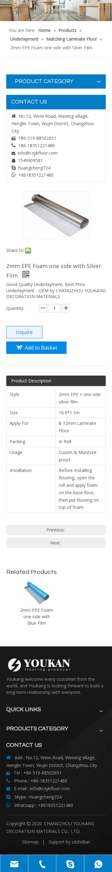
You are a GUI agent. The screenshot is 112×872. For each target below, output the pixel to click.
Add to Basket (41, 347)
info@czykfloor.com (38, 153)
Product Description (31, 381)
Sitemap (30, 842)
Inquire (24, 332)
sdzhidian (81, 842)
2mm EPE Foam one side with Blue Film (36, 616)
